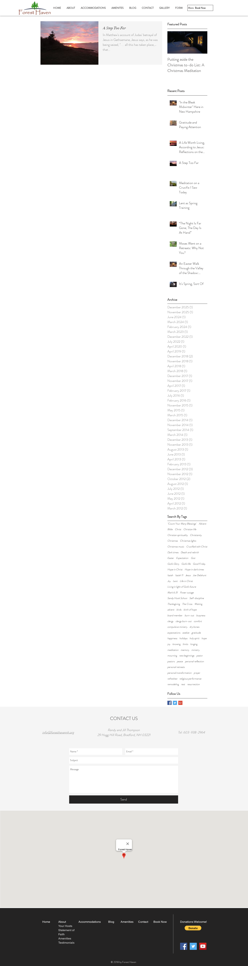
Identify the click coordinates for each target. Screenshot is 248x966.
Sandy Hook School (177, 598)
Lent (175, 581)
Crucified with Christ (196, 546)
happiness (172, 638)
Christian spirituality (177, 535)
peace (180, 661)
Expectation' (182, 558)
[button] (193, 928)
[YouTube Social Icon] (202, 946)
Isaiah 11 (179, 575)
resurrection (193, 684)
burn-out (189, 615)
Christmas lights (188, 541)
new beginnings (186, 655)
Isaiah (170, 575)
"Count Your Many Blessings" (182, 523)
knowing (176, 644)
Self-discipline (196, 598)
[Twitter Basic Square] (175, 703)
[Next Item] (201, 42)
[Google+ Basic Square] (180, 703)
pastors (171, 661)
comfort (198, 621)
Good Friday (199, 564)
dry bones (194, 627)
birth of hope (190, 609)
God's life (186, 564)
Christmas (172, 541)
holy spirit (194, 638)
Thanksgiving (173, 604)
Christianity (196, 535)
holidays (183, 638)
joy (168, 644)
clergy (170, 621)
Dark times (172, 552)
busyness (200, 615)
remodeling (173, 684)
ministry (195, 650)
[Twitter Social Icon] (193, 946)
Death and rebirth (190, 552)
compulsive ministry (177, 627)
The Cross (187, 604)
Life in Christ (186, 581)
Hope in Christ (174, 569)
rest (183, 684)
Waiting (198, 604)
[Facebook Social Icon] (183, 946)
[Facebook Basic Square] (169, 703)
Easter (170, 558)
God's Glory (173, 564)
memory (185, 650)
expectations (173, 632)
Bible (170, 529)
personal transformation (179, 673)
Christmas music (175, 546)
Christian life (189, 529)
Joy (169, 581)
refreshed (172, 678)
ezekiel (185, 632)
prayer (197, 673)
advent (170, 609)
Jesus (188, 575)
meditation (172, 650)
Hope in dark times (194, 569)
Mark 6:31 (172, 592)
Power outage (187, 592)
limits (185, 644)
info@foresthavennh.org (58, 732)
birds (178, 609)
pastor (199, 655)
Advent (202, 523)
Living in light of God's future (181, 586)
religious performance (190, 678)
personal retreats (176, 667)
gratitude (196, 632)
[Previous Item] (173, 42)
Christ (178, 529)
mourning (172, 655)
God (193, 558)
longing (193, 644)
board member (174, 615)
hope (204, 638)
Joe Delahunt (199, 575)
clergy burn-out (184, 621)
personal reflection (194, 661)
